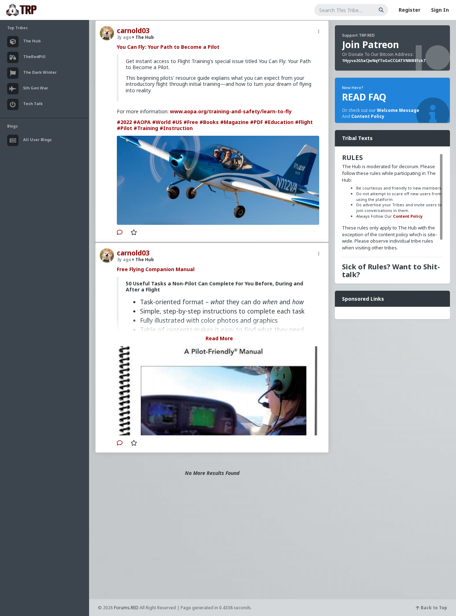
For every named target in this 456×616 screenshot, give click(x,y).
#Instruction (176, 128)
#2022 (124, 122)
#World (161, 122)
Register (409, 9)
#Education (279, 122)
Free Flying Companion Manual (156, 269)
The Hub (144, 37)
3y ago (124, 37)
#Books (209, 122)
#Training (146, 128)
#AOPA (142, 122)
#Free (190, 122)
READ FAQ (364, 96)
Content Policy (367, 116)
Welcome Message (398, 110)
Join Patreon (370, 44)
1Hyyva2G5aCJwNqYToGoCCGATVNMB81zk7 (383, 60)
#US (177, 122)
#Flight (304, 122)
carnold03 (133, 30)
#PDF (256, 122)
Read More (219, 338)
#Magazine (234, 122)
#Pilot (124, 128)
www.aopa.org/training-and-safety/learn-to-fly (231, 111)
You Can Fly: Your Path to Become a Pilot (168, 46)
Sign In (440, 9)
